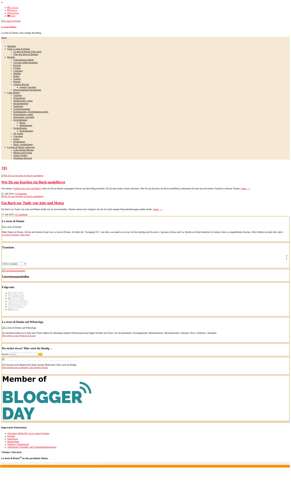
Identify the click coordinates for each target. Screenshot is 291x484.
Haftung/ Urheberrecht (18, 444)
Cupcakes (18, 70)
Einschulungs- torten (23, 114)
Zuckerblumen (20, 120)
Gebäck (17, 79)
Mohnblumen (25, 125)
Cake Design (13, 92)
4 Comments (21, 214)
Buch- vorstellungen (23, 144)
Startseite (11, 46)
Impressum (12, 439)
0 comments (21, 193)
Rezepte (11, 57)
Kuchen (17, 65)
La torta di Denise (9, 27)
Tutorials (17, 95)
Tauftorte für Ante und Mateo (27, 188)
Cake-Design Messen (23, 150)
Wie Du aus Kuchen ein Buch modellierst (33, 182)
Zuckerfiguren (20, 128)
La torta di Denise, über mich (16, 235)
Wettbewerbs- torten (23, 101)
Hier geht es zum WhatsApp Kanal (18, 335)
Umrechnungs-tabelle (23, 60)
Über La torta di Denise (18, 49)
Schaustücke (19, 98)
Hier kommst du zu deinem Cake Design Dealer (25, 367)
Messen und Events (22, 152)
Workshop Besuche (22, 158)
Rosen (22, 122)
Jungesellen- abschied (23, 117)
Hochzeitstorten (20, 103)
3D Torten (18, 133)
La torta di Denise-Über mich (27, 51)
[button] (3, 41)
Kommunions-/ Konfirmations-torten (30, 111)
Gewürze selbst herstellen (25, 62)
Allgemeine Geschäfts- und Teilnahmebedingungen (31, 447)
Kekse (16, 76)
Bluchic (51, 463)
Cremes (17, 68)
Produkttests (19, 141)
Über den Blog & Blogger (25, 54)
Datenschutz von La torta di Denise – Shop (77, 463)
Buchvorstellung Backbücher (27, 90)
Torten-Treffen (20, 155)
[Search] (40, 354)
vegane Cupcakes (27, 87)
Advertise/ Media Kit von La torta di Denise (28, 433)
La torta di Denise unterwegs (21, 147)
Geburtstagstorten (21, 109)
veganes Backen (21, 84)
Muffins (17, 73)
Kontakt (11, 436)
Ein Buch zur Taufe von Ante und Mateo (32, 203)
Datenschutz (13, 441)
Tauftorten (18, 106)
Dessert (16, 81)
